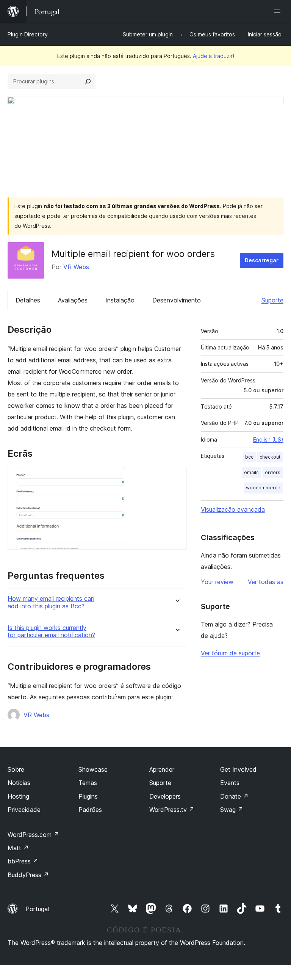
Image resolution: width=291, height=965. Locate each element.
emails (251, 472)
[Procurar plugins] (87, 81)
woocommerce (263, 487)
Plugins (88, 796)
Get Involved (238, 769)
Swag (231, 809)
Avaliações (73, 300)
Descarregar (261, 260)
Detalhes (28, 300)
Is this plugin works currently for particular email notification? (51, 631)
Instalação (120, 300)
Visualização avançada (233, 509)
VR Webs (76, 267)
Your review (217, 582)
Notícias (19, 782)
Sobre (16, 769)
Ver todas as (265, 582)
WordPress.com (33, 834)
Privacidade (24, 809)
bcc (249, 457)
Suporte (272, 300)
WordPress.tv (171, 809)
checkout (270, 457)
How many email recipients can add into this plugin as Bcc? (51, 602)
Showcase (93, 769)
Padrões (90, 809)
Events (229, 782)
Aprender (161, 769)
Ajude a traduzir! (213, 56)
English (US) (268, 439)
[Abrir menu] (279, 11)
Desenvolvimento (176, 300)
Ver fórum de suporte (230, 653)
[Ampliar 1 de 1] (176, 477)
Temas (87, 782)
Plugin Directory (28, 34)
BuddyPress (28, 875)
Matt (18, 848)
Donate (234, 796)
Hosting (18, 796)
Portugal (37, 909)
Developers (165, 796)
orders (272, 472)
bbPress (23, 861)
